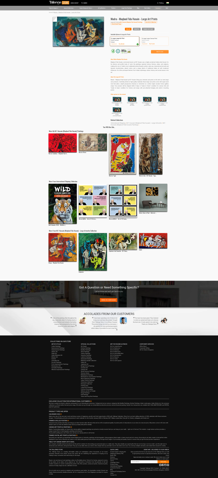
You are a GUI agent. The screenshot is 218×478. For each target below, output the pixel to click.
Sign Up (76, 3)
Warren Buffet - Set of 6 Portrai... (87, 219)
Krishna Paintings (86, 348)
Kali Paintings (84, 394)
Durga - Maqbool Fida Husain (56, 263)
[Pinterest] (168, 465)
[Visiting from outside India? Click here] (91, 401)
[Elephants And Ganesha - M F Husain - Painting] (123, 241)
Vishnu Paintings (85, 353)
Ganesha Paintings (86, 355)
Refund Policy (114, 459)
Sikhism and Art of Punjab (88, 391)
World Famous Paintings (88, 371)
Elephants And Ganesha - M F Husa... (118, 251)
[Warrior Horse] (93, 142)
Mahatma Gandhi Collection (88, 360)
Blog (138, 8)
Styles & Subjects (53, 8)
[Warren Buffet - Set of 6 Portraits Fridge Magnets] (93, 201)
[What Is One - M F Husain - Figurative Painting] (153, 153)
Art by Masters (101, 8)
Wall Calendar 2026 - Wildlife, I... (57, 225)
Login (72, 3)
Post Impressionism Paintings (60, 364)
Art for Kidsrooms (115, 351)
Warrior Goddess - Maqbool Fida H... (58, 153)
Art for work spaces (116, 360)
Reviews (112, 457)
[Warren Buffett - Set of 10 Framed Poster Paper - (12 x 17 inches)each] (123, 201)
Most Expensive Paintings (88, 378)
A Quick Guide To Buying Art (118, 452)
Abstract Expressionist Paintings (61, 369)
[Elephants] (93, 252)
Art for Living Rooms (116, 346)
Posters (113, 8)
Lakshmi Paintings (86, 357)
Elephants (81, 272)
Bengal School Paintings (87, 366)
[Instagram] (165, 465)
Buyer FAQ (113, 455)
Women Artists (85, 373)
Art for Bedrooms (115, 348)
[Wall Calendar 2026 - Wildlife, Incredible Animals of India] (63, 204)
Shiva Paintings (85, 351)
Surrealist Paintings (57, 368)
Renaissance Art (56, 366)
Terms (112, 460)
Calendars (158, 8)
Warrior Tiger (112, 176)
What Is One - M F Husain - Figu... (147, 176)
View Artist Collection (150, 22)
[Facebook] (163, 465)
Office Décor (143, 346)
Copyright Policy (114, 462)
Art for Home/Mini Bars (116, 353)
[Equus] (153, 240)
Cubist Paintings (56, 346)
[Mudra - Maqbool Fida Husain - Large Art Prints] (78, 31)
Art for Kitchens (114, 350)
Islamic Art (55, 351)
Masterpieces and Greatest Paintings (91, 376)
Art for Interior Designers (147, 350)
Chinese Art (84, 369)
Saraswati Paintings (86, 359)
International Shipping (118, 123)
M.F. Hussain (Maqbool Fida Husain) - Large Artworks (144, 123)
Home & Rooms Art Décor (86, 8)
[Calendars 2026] (61, 414)
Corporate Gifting (144, 348)
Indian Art (54, 353)
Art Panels (84, 346)
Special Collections (69, 8)
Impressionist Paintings (58, 350)
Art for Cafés (114, 359)
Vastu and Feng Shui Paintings (89, 396)
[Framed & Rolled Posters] (68, 420)
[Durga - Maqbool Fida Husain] (63, 247)
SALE (167, 8)
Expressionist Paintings (58, 348)
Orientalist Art (55, 360)
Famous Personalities (87, 389)
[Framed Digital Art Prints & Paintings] (76, 435)
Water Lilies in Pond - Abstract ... (147, 213)
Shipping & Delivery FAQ (116, 453)
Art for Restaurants (115, 355)
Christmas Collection (87, 382)
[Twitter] (160, 465)
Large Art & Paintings (87, 387)
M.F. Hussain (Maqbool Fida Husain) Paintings (138, 124)
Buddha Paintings (86, 350)
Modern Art (55, 357)
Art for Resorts (114, 357)
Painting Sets (84, 385)
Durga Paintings (85, 393)
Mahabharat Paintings (87, 375)
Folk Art (54, 359)
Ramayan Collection (86, 384)
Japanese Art (84, 364)
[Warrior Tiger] (123, 153)
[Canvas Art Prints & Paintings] (71, 427)
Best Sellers (147, 8)
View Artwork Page (116, 24)
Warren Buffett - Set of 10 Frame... (118, 219)
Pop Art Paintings (56, 362)
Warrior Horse (82, 152)
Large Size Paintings (127, 8)
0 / (159, 3)
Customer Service (115, 468)
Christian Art (84, 368)
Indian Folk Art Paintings (87, 380)
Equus (140, 250)
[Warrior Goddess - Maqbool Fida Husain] (63, 142)
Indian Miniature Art (57, 355)
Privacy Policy (114, 464)
